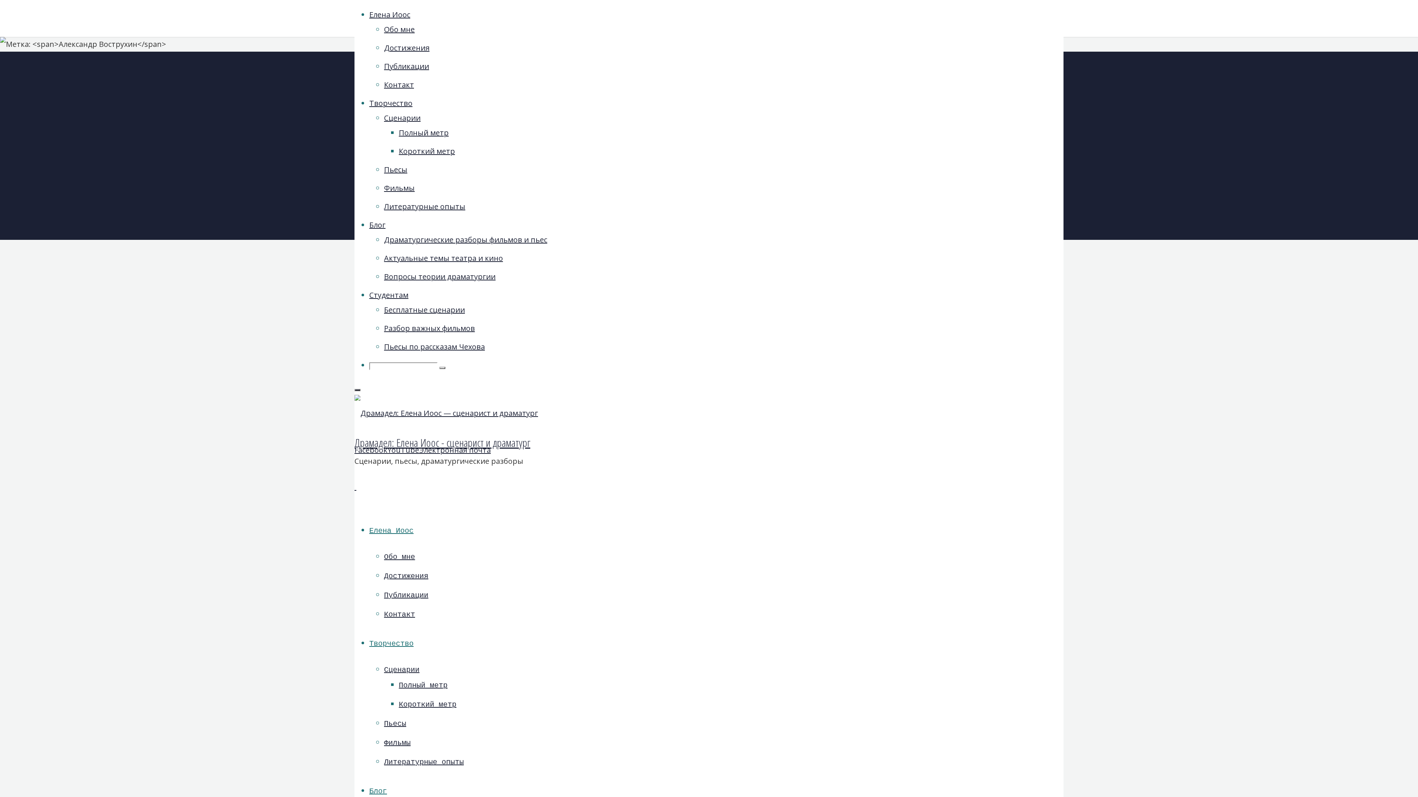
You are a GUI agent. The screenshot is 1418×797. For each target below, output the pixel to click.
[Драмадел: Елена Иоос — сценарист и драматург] (446, 413)
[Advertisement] (984, 173)
